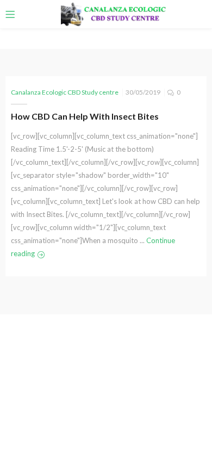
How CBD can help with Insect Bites (85, 116)
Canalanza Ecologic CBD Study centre (65, 92)
